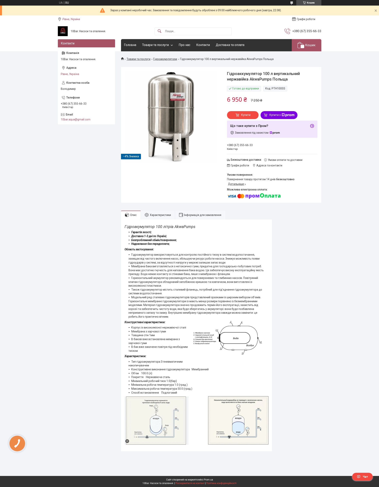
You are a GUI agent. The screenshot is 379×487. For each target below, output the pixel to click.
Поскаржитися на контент (190, 483)
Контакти (203, 45)
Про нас (184, 45)
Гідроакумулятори (165, 59)
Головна (130, 45)
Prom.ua (208, 479)
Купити (245, 114)
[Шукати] (159, 31)
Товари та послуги (155, 45)
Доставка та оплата (230, 45)
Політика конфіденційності (221, 483)
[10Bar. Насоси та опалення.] (63, 31)
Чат (365, 476)
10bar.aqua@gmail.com (75, 119)
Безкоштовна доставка (246, 159)
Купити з (275, 114)
